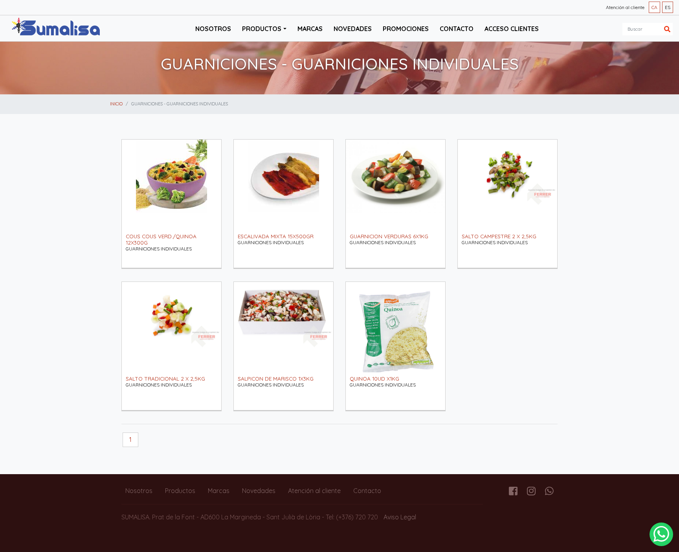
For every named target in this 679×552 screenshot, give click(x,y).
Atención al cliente (625, 7)
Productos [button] (261, 29)
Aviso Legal (400, 517)
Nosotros (213, 29)
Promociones (406, 29)
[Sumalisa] (55, 27)
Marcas (310, 29)
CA (654, 7)
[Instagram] (531, 492)
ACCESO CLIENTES (511, 29)
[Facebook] (513, 492)
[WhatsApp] (661, 534)
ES (667, 7)
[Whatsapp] (549, 492)
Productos (180, 491)
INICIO (116, 104)
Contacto (456, 29)
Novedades (353, 29)
